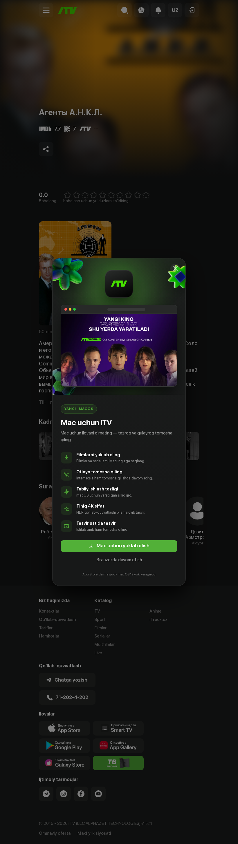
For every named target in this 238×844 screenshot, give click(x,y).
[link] (119, 546)
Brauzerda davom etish (119, 559)
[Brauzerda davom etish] (175, 269)
